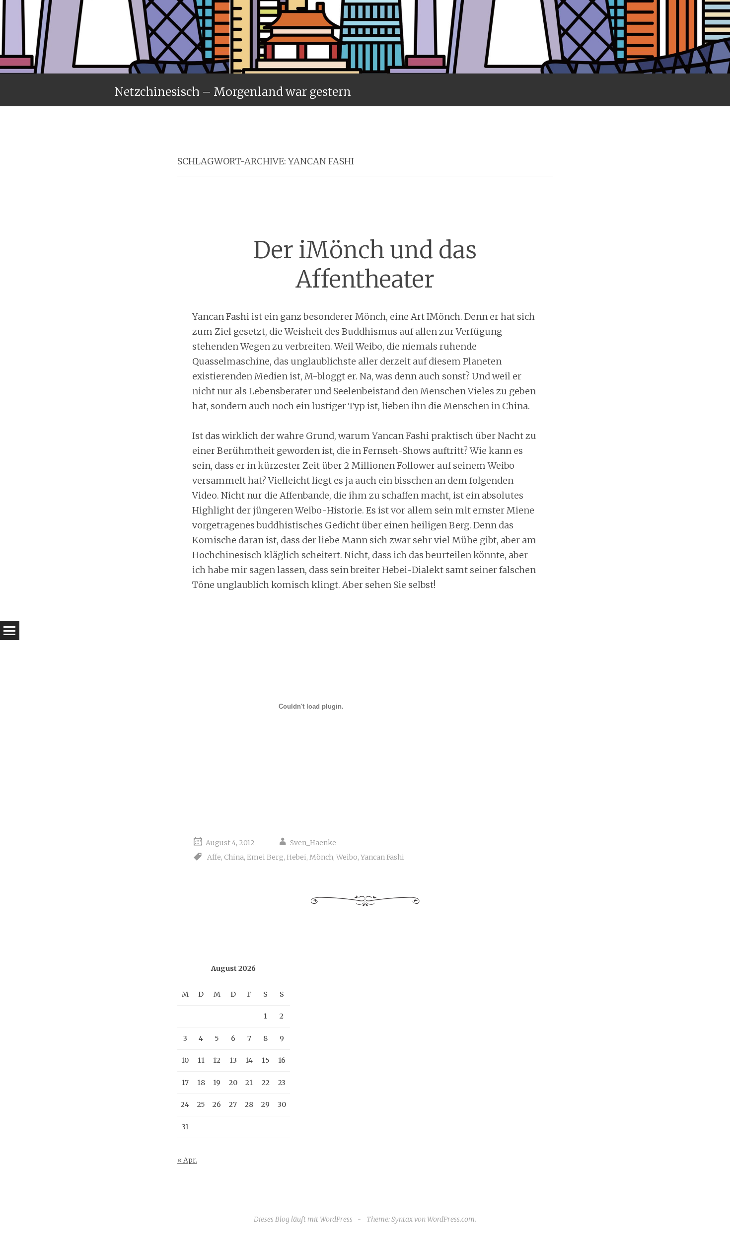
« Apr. (187, 1160)
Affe (214, 857)
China (234, 857)
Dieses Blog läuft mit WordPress (303, 1219)
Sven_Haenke (313, 842)
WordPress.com (451, 1219)
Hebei (296, 857)
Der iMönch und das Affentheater (365, 264)
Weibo (347, 857)
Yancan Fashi (382, 857)
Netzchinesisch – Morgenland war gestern (233, 91)
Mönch (321, 857)
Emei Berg (265, 857)
